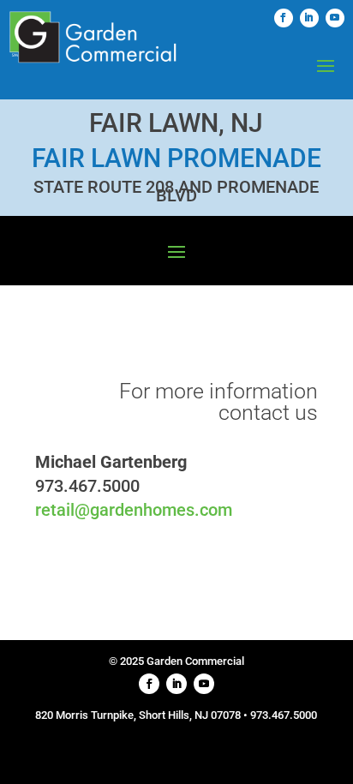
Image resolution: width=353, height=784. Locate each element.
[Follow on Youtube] (335, 18)
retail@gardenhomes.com (133, 510)
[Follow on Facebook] (283, 18)
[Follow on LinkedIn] (309, 18)
